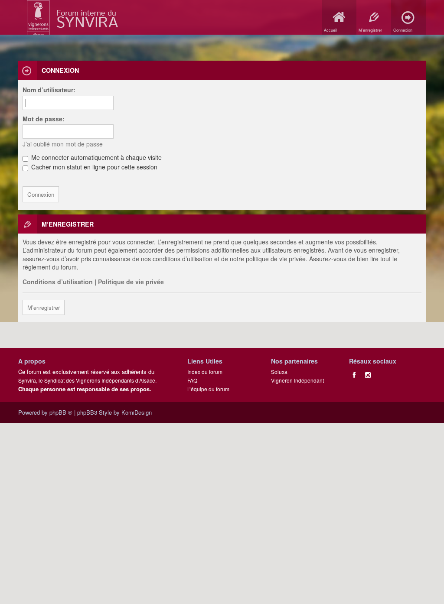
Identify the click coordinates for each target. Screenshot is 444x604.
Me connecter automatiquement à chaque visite (95, 157)
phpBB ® (60, 412)
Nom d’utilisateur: (49, 89)
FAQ (192, 380)
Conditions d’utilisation (58, 281)
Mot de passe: (44, 118)
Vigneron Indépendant (297, 380)
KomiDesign (136, 412)
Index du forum (204, 371)
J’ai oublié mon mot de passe (63, 144)
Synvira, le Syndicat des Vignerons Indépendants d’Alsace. (87, 380)
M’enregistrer (43, 307)
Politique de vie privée (131, 281)
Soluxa (279, 371)
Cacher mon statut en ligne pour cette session (93, 166)
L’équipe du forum (208, 389)
